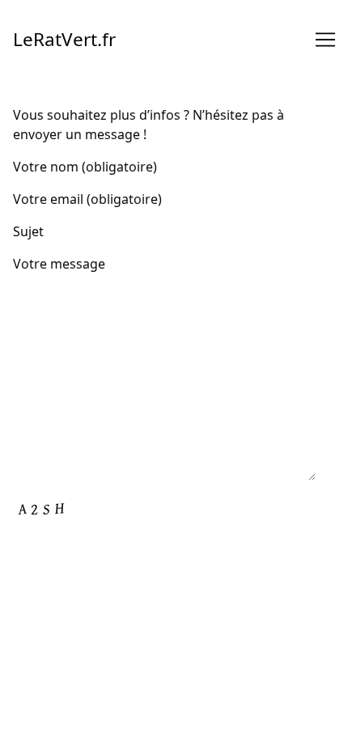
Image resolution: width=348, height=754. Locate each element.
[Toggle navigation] (325, 39)
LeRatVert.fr (64, 39)
